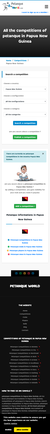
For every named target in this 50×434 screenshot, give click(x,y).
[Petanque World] (12, 6)
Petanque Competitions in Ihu (24, 350)
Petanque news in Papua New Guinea (26, 254)
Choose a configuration (14, 96)
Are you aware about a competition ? (25, 131)
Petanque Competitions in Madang (24, 366)
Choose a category (11, 109)
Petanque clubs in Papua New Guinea (26, 247)
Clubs (25, 317)
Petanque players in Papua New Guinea (26, 250)
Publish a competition (25, 137)
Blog (25, 327)
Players (25, 320)
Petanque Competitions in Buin (23, 356)
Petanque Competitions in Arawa (24, 360)
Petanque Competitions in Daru (24, 370)
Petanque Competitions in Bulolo (24, 379)
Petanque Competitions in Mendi (24, 376)
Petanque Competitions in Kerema (24, 347)
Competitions (20, 60)
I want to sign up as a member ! (35, 12)
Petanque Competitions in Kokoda (24, 383)
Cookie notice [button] (10, 423)
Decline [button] (8, 430)
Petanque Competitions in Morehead (23, 353)
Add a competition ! (25, 206)
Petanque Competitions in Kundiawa (24, 363)
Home (8, 60)
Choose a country (11, 83)
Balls (25, 324)
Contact (25, 330)
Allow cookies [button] (22, 430)
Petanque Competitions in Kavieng (24, 373)
